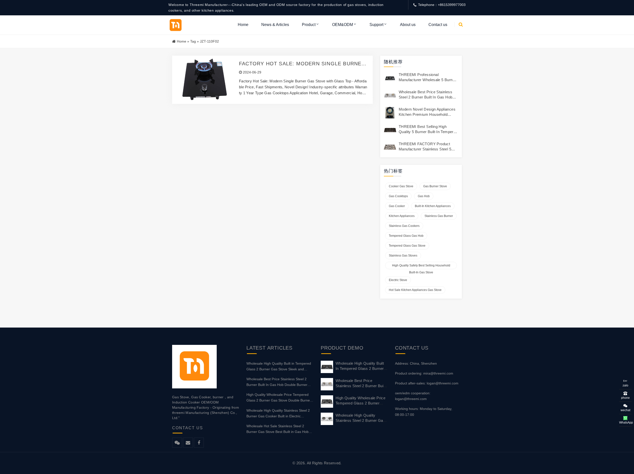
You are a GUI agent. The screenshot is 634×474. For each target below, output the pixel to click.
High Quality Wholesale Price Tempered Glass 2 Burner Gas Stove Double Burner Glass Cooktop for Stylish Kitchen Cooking (279, 398)
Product (309, 25)
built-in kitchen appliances (433, 206)
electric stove (398, 280)
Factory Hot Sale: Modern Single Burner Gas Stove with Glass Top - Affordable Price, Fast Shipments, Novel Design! (302, 64)
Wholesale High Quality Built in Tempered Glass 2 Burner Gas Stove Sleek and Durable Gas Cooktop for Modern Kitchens (279, 366)
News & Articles (275, 25)
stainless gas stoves (403, 255)
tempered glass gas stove (407, 245)
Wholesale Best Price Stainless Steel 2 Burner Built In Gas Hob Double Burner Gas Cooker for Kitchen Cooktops (276, 382)
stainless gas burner (438, 216)
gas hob (424, 196)
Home (243, 25)
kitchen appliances (402, 216)
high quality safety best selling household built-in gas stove (421, 266)
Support (376, 25)
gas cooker (397, 206)
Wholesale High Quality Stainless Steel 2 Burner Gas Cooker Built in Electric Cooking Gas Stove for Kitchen (278, 413)
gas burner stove (435, 186)
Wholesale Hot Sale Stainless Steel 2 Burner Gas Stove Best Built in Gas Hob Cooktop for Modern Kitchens (277, 429)
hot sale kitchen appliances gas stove (415, 290)
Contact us (437, 25)
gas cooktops (398, 196)
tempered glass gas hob (406, 235)
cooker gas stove (401, 186)
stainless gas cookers (404, 226)
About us (408, 25)
